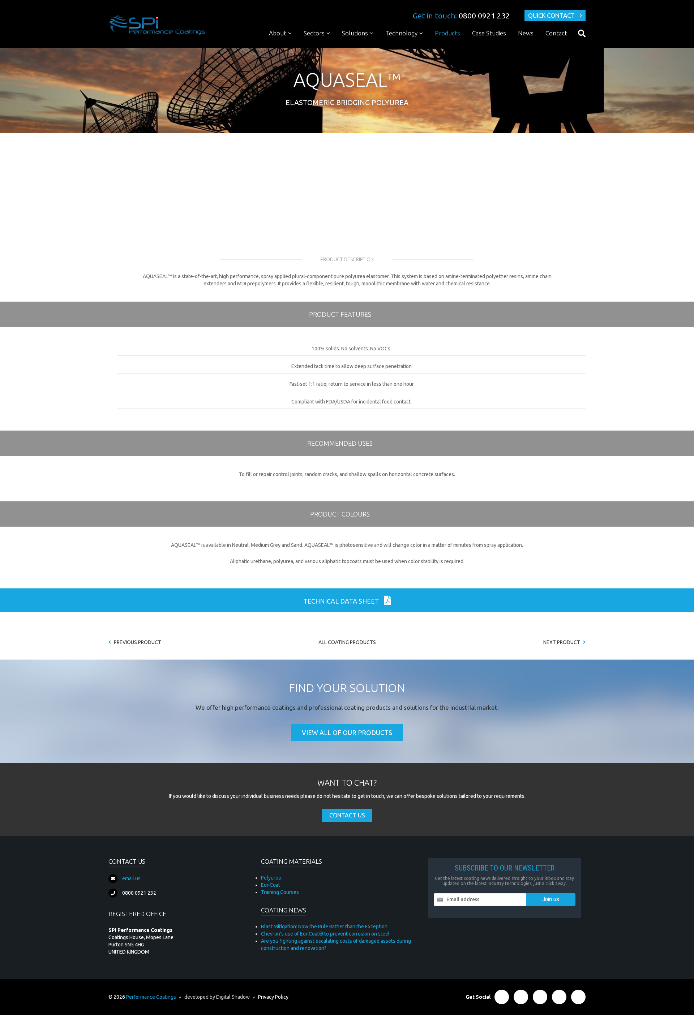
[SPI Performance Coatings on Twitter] (521, 997)
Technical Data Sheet (342, 601)
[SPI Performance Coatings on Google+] (559, 997)
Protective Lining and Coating (380, 47)
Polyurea (400, 47)
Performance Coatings (151, 997)
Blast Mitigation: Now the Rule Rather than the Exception (324, 926)
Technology (401, 33)
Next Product (562, 642)
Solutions (355, 33)
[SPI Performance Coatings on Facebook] (501, 997)
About (277, 33)
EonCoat (270, 885)
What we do (287, 47)
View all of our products (347, 732)
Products (447, 33)
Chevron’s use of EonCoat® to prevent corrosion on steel (325, 934)
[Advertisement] (347, 187)
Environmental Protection (376, 133)
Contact (556, 33)
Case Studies (489, 33)
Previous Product (137, 642)
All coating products (347, 642)
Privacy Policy (273, 997)
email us (131, 878)
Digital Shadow (233, 997)
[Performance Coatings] (157, 24)
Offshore (319, 133)
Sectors (314, 33)
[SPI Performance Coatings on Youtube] (578, 997)
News (526, 33)
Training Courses (280, 892)
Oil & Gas (319, 47)
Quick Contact (551, 15)
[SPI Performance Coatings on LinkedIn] (540, 997)
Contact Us (347, 815)
